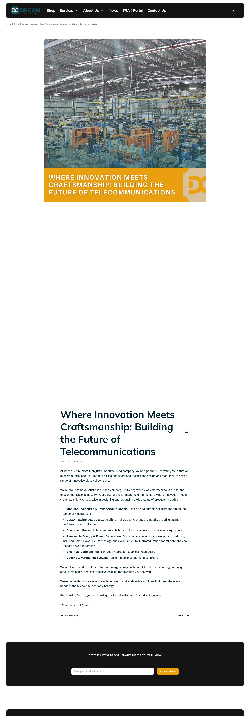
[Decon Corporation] (25, 10)
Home (8, 24)
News (16, 24)
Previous (72, 615)
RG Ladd (84, 605)
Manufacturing (68, 605)
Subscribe (167, 671)
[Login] (233, 10)
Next (181, 615)
